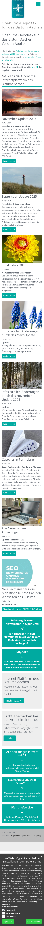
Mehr (9, 738)
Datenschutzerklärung (28, 901)
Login (39, 835)
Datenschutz (29, 835)
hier (34, 67)
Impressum (16, 835)
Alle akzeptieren (33, 921)
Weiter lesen (9, 161)
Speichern (8, 921)
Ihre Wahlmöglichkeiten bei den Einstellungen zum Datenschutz (22, 860)
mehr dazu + (13, 700)
